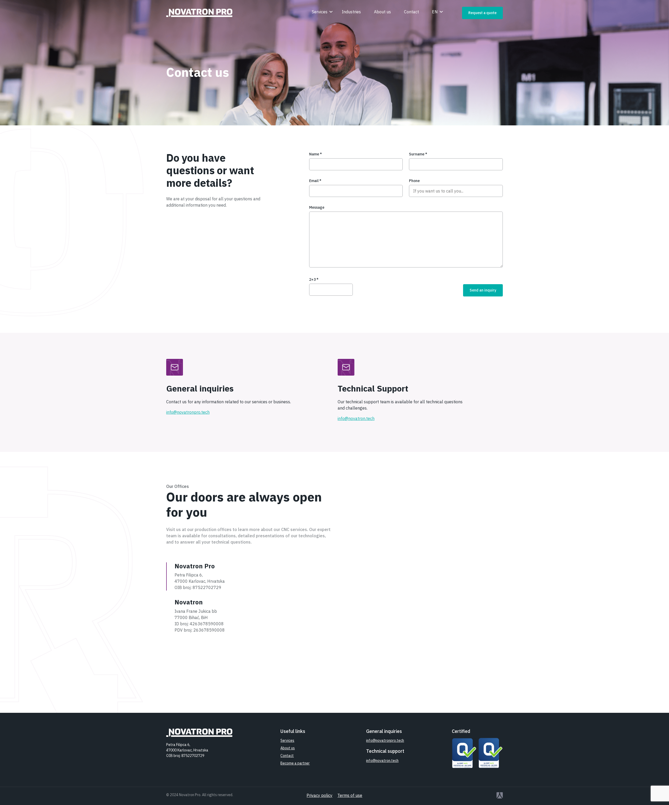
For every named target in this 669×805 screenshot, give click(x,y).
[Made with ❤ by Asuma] (449, 795)
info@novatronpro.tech (188, 412)
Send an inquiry (483, 290)
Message (316, 207)
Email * (315, 180)
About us (382, 11)
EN (435, 11)
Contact (411, 11)
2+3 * (314, 279)
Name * (315, 154)
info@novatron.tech (356, 418)
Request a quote (482, 12)
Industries (351, 11)
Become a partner (295, 763)
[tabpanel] (406, 621)
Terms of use (349, 795)
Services (319, 11)
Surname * (418, 154)
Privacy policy (319, 795)
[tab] (234, 576)
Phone (414, 180)
